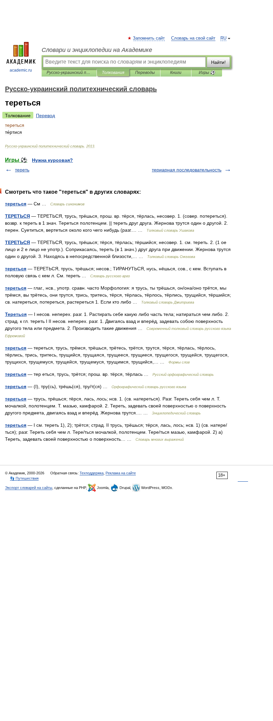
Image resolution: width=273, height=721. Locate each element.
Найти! (218, 62)
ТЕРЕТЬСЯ (17, 216)
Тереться (16, 314)
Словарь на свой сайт (193, 38)
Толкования (113, 72)
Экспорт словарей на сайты (28, 488)
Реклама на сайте (121, 473)
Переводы (145, 72)
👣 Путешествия (24, 478)
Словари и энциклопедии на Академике (97, 50)
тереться (15, 203)
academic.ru (21, 70)
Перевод (45, 115)
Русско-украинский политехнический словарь (69, 72)
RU (223, 38)
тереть (22, 169)
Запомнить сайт (149, 38)
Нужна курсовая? (52, 160)
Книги (175, 72)
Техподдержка (92, 473)
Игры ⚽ (207, 72)
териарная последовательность (186, 169)
